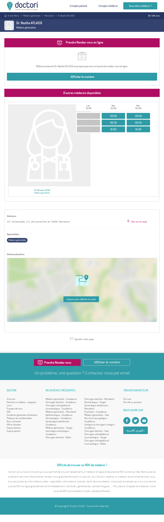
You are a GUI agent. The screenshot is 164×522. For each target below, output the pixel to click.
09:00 (113, 116)
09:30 (113, 122)
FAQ (8, 411)
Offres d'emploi (14, 424)
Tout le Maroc (13, 15)
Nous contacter (14, 421)
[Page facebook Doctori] (126, 420)
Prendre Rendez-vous (57, 362)
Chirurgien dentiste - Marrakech (99, 398)
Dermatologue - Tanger (95, 402)
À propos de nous (15, 408)
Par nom (127, 398)
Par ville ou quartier (132, 402)
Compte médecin (108, 6)
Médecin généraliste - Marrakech (61, 411)
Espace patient (13, 430)
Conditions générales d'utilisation (22, 414)
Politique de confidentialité (19, 418)
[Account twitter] (135, 420)
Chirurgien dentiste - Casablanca (61, 402)
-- (88, 116)
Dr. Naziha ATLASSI (66, 15)
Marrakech (49, 15)
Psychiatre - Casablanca (95, 411)
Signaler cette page (84, 339)
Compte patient (78, 6)
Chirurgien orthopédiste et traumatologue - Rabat (96, 442)
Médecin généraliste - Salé (96, 414)
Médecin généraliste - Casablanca (61, 398)
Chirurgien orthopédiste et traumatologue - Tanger (96, 436)
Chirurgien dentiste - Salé (96, 430)
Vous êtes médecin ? (140, 6)
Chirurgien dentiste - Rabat (58, 437)
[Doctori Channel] (144, 420)
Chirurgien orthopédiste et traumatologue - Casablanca (59, 407)
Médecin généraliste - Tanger (59, 427)
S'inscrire (11, 398)
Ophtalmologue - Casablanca (59, 414)
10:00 (113, 129)
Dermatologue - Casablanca (58, 418)
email (125, 373)
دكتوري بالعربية (135, 430)
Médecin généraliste (32, 15)
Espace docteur (14, 427)
